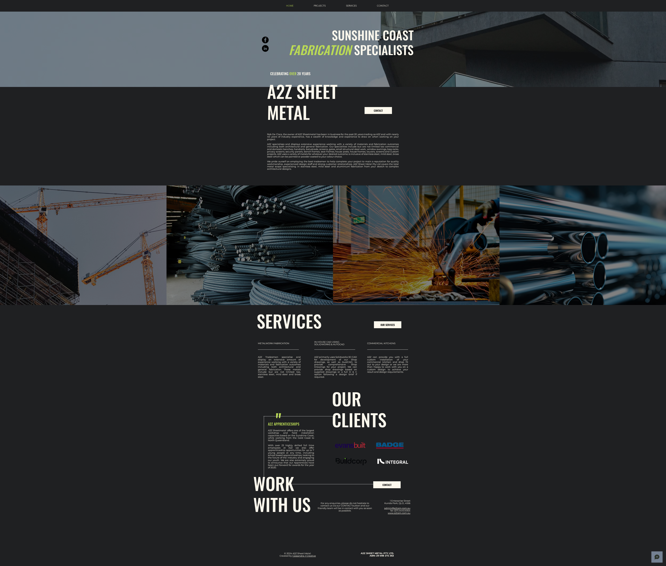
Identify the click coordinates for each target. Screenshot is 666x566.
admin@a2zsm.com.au (397, 508)
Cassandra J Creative (304, 555)
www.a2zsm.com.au (399, 513)
